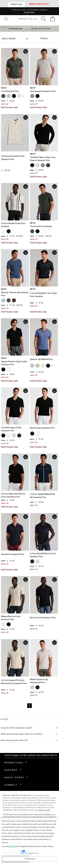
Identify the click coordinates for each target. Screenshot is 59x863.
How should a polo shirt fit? (14, 740)
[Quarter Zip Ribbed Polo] (44, 337)
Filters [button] (44, 38)
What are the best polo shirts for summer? (22, 734)
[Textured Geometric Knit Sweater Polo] (15, 132)
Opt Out (13, 846)
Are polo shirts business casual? (16, 727)
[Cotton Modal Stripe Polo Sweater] (15, 201)
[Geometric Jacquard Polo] (15, 532)
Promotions (15, 762)
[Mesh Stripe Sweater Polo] (44, 406)
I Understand (29, 859)
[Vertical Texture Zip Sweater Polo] (15, 267)
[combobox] (15, 38)
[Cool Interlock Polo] (15, 66)
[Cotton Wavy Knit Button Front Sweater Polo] (15, 472)
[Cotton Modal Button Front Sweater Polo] (44, 532)
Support (12, 770)
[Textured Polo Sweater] (44, 201)
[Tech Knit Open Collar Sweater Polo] (15, 406)
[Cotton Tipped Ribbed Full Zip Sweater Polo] (44, 472)
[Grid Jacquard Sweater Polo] (44, 66)
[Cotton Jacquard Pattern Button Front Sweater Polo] (15, 657)
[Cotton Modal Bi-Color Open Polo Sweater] (44, 267)
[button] (7, 19)
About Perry (16, 777)
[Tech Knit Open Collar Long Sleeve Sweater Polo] (44, 132)
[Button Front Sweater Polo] (44, 594)
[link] (53, 19)
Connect (12, 784)
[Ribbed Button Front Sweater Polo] (15, 594)
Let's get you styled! (42, 810)
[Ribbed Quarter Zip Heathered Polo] (44, 657)
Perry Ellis (16, 4)
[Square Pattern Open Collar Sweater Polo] (15, 337)
